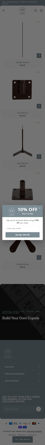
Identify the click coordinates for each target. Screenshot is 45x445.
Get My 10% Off (22, 235)
